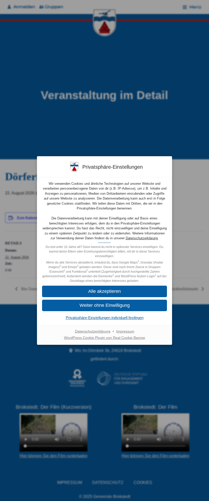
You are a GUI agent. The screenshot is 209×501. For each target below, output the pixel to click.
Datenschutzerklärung (142, 238)
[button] (104, 291)
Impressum (125, 331)
